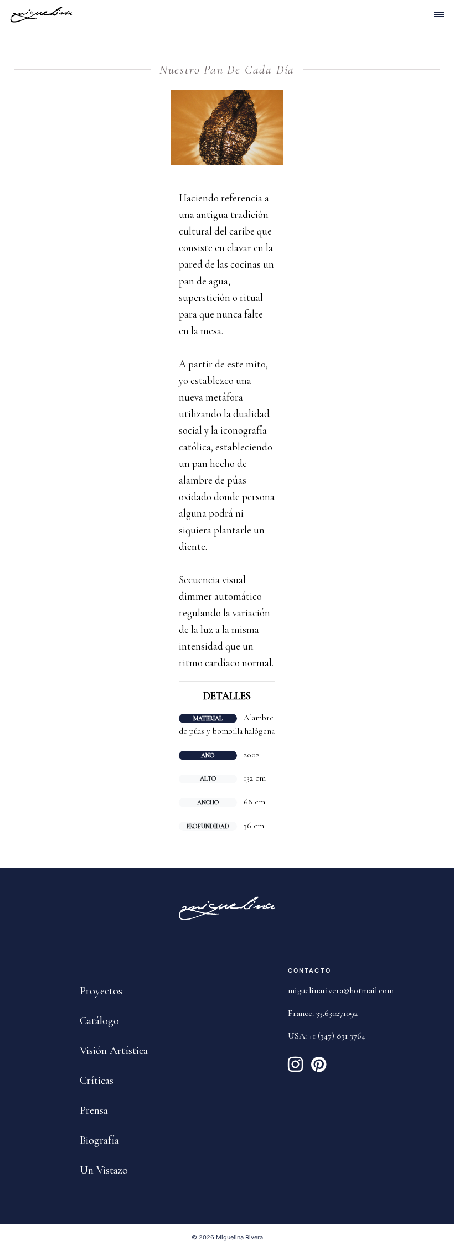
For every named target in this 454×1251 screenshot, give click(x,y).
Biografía (99, 1140)
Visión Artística (114, 1050)
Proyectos (101, 991)
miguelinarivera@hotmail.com (341, 990)
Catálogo (99, 1020)
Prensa (94, 1110)
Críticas (97, 1080)
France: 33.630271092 (323, 1013)
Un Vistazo (104, 1170)
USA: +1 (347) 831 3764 (326, 1035)
